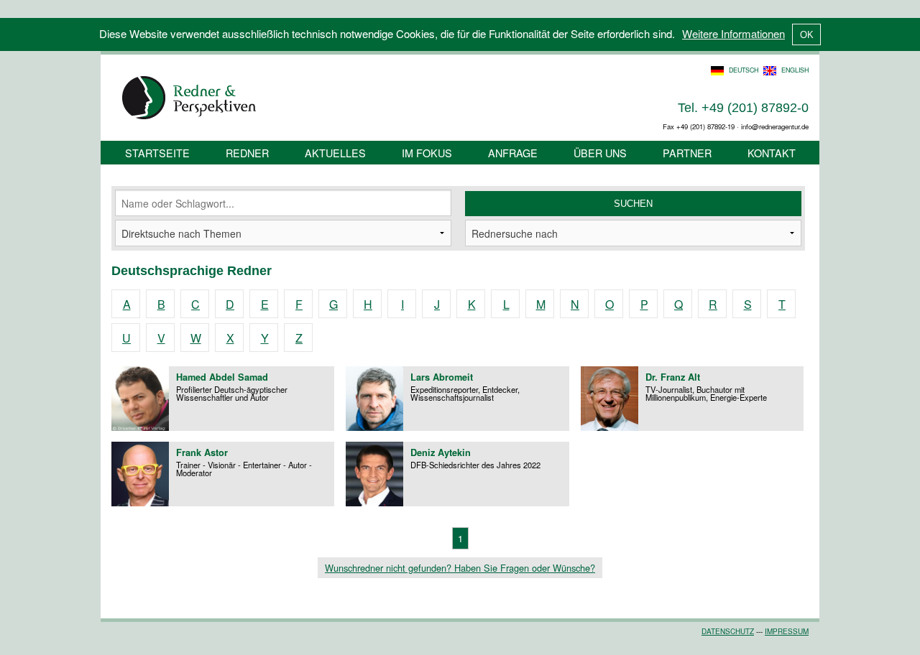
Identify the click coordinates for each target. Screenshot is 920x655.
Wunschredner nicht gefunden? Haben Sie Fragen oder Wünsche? (460, 568)
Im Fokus (427, 152)
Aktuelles (335, 152)
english (795, 70)
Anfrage (513, 152)
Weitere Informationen (733, 33)
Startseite (157, 152)
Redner (247, 152)
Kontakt (772, 152)
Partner (687, 152)
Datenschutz (728, 631)
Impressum (787, 631)
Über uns (600, 152)
